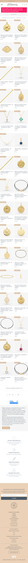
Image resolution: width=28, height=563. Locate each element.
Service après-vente (14, 538)
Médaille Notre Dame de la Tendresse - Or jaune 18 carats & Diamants (7, 356)
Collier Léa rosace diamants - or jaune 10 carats (6, 195)
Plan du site (14, 541)
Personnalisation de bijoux (8, 17)
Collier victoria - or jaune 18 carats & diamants (6, 150)
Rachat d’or (14, 539)
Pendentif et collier (21, 17)
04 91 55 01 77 (5, 1)
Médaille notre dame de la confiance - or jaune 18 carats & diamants (21, 218)
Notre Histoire (14, 521)
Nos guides (14, 520)
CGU (14, 534)
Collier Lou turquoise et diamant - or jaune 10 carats (21, 127)
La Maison (14, 517)
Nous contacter (14, 552)
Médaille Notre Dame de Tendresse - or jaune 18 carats (21, 36)
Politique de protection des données (14, 536)
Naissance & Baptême (14, 512)
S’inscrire (14, 498)
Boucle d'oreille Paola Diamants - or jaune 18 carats (21, 286)
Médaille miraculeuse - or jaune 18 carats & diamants (21, 59)
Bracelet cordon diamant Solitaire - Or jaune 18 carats (20, 264)
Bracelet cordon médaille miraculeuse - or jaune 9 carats (21, 195)
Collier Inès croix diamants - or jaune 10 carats (20, 333)
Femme (14, 513)
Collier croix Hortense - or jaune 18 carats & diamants (21, 83)
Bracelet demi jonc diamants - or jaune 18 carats (6, 286)
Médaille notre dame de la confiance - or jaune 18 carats (7, 36)
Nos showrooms (14, 518)
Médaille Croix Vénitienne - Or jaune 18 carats (7, 218)
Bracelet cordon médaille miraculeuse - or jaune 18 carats (21, 379)
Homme (14, 515)
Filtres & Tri (13, 14)
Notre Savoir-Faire (14, 523)
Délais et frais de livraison (14, 530)
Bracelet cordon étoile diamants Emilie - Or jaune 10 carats (7, 333)
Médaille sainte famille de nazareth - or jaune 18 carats (21, 173)
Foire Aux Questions (14, 529)
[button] (24, 4)
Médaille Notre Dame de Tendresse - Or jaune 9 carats (7, 241)
